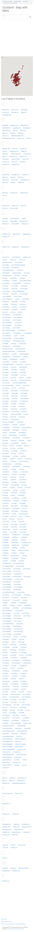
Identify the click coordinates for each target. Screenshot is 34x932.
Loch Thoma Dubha (15, 694)
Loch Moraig (5, 553)
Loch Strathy (15, 686)
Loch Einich (5, 440)
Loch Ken (13, 495)
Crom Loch (14, 161)
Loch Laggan (22, 503)
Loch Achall (19, 270)
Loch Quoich (24, 647)
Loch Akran (22, 278)
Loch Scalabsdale (26, 660)
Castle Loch (24, 151)
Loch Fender (5, 453)
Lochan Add (5, 723)
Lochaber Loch (25, 720)
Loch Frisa (4, 461)
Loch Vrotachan (16, 718)
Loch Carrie (23, 375)
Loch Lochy (20, 519)
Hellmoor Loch (16, 234)
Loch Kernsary (5, 498)
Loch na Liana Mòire (7, 579)
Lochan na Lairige (18, 746)
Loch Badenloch (6, 341)
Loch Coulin (5, 390)
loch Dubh (22, 424)
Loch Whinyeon (15, 720)
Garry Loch (5, 221)
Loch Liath (27, 516)
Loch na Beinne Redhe (7, 566)
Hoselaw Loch (5, 236)
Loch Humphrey (6, 490)
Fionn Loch (23, 205)
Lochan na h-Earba (7, 746)
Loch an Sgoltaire (6, 296)
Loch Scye (14, 665)
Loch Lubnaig (14, 524)
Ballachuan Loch (24, 125)
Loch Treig (5, 702)
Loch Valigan (13, 712)
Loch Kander (14, 492)
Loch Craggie (5, 393)
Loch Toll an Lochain (14, 697)
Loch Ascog (22, 304)
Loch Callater (23, 372)
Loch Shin (12, 668)
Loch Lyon (4, 532)
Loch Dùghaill (16, 427)
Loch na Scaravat (6, 584)
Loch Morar (14, 553)
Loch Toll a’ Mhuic (26, 697)
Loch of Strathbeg (6, 629)
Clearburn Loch (13, 156)
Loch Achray (27, 273)
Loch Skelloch (14, 673)
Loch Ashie (14, 307)
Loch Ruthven (14, 657)
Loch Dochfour (15, 411)
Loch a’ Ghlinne (21, 330)
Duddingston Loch (25, 179)
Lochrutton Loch (16, 762)
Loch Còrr (13, 388)
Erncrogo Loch (13, 192)
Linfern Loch (22, 259)
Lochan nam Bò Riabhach (8, 749)
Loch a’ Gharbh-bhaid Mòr (8, 330)
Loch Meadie (24, 537)
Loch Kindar (16, 500)
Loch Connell (5, 388)
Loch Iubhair (5, 492)
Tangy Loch (5, 845)
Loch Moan (14, 547)
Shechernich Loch (18, 829)
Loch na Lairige (6, 576)
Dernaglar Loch (15, 174)
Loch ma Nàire (13, 532)
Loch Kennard (21, 495)
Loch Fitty (4, 458)
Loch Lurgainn (23, 529)
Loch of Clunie (25, 613)
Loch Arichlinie (25, 299)
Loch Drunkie (20, 422)
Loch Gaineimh (18, 464)
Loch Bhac (14, 354)
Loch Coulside (14, 390)
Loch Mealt (23, 540)
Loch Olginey (5, 639)
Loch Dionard (13, 409)
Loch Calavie (5, 372)
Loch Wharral (5, 720)
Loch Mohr (22, 547)
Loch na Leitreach (16, 576)
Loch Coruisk (22, 388)
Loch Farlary (14, 451)
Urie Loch (4, 858)
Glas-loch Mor (13, 221)
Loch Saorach (5, 660)
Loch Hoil (4, 487)
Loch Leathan (24, 511)
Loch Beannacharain (7, 348)
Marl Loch (4, 778)
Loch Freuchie (28, 458)
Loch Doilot (24, 411)
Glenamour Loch (24, 221)
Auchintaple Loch (6, 115)
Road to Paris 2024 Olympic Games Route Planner (13, 924)
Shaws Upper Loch (7, 829)
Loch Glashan (5, 474)
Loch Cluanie (5, 380)
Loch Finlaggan (6, 456)
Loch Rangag (13, 650)
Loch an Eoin (14, 288)
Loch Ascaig (14, 304)
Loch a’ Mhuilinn (17, 333)
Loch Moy (23, 558)
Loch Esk (29, 440)
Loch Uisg (4, 710)
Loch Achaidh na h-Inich (8, 270)
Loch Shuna (20, 668)
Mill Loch (4, 780)
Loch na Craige (26, 568)
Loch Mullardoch (6, 563)
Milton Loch (12, 780)
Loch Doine (5, 414)
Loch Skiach (15, 676)
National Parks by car (6, 921)
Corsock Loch (5, 161)
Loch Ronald (13, 655)
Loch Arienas (5, 301)
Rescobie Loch (6, 814)
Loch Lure (15, 529)
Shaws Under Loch (26, 826)
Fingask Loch (15, 205)
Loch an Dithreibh (16, 283)
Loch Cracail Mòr (24, 390)
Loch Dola (25, 414)
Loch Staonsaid (14, 684)
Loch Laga (14, 503)
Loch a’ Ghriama (6, 333)
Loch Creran (5, 396)
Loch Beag (13, 343)
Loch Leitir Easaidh (23, 513)
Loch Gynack (5, 482)
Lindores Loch (13, 259)
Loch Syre (23, 689)
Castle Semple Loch (16, 154)
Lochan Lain (19, 736)
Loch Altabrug (5, 280)
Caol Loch (4, 151)
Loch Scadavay (15, 660)
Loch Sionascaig (16, 670)
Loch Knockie (5, 503)
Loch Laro (24, 508)
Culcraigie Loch (15, 164)
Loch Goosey (13, 477)
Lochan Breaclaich (21, 725)
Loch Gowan (13, 479)
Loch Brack (14, 362)
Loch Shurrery (5, 670)
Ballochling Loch (6, 128)
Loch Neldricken (22, 602)
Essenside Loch (24, 192)
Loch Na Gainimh (18, 574)
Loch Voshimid (6, 718)
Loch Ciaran (13, 377)
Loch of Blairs (15, 608)
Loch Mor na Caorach (23, 550)
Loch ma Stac (23, 532)
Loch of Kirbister (18, 618)
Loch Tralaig (13, 699)
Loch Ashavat (5, 307)
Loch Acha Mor (15, 267)
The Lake (13, 845)
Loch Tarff (13, 691)
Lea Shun (4, 259)
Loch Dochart (5, 411)
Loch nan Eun (27, 595)
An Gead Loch (14, 112)
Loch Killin (24, 498)
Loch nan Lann (6, 600)
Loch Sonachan (6, 681)
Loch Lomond (5, 521)
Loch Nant (24, 600)
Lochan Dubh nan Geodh (8, 731)
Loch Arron (22, 301)
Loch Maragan (5, 537)
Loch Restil (5, 652)
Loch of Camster (19, 610)
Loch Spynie (23, 681)
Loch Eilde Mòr (22, 435)
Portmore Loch (18, 793)
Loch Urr (28, 710)
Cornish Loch (25, 159)
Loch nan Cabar (21, 592)
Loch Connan (26, 385)
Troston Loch (14, 847)
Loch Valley (21, 712)
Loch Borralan (5, 362)
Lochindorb (17, 759)
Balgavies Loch (14, 125)
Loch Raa (4, 650)
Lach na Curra (5, 257)
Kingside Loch (15, 247)
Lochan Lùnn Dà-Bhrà (20, 739)
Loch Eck (4, 432)
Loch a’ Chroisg (18, 325)
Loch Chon (5, 377)
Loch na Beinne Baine (18, 563)
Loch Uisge (12, 710)
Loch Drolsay (22, 417)
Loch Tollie (5, 699)
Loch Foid (19, 458)
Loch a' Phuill (5, 267)
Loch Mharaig (5, 545)
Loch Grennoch (22, 479)
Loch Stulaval (24, 686)
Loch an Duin (27, 283)
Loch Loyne (5, 524)
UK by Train (4, 919)
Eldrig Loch (5, 192)
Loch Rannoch (22, 650)
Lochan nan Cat (21, 749)
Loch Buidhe (5, 369)
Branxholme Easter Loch (17, 135)
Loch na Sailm (17, 581)
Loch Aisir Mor (13, 278)
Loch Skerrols (23, 673)
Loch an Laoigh (6, 291)
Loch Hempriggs (15, 485)
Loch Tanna (5, 691)
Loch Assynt (15, 309)
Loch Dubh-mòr (6, 427)
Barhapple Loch (27, 128)
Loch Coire (14, 380)
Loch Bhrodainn (16, 356)
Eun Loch (4, 195)
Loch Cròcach (14, 396)
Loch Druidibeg (14, 419)
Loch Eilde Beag (13, 435)
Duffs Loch (5, 182)
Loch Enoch (13, 440)
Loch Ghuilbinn (6, 472)
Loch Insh (15, 490)
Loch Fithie (23, 456)
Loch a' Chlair (5, 265)
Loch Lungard (22, 526)
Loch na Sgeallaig (6, 587)
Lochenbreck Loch (6, 759)
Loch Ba (16, 335)
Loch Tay (29, 691)
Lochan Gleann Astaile (7, 736)
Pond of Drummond (7, 793)
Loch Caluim (5, 375)
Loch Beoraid (5, 354)
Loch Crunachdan (24, 398)
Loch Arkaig (14, 301)
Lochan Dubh (18, 728)
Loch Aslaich (23, 307)
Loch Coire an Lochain (24, 380)
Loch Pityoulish (6, 647)
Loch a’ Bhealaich (17, 314)
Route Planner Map (7, 1)
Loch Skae (25, 670)
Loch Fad (11, 445)
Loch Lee (14, 513)
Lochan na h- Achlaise (20, 744)
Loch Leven (5, 516)
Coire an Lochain (15, 159)
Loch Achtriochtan (6, 275)
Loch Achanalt (5, 273)
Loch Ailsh (24, 275)
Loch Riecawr (13, 652)
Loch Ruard (29, 655)
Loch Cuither (14, 401)
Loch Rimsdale (23, 652)
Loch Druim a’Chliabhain (8, 422)
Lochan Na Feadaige (7, 744)
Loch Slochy (13, 678)
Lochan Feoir (23, 733)
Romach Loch (15, 814)
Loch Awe (12, 312)
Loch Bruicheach (23, 367)
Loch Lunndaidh (6, 529)
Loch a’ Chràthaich (7, 325)
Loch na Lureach (19, 579)
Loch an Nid (14, 293)
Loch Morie (24, 555)
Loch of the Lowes (18, 631)
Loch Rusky (5, 657)
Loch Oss (13, 642)
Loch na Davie (17, 571)
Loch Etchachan (15, 443)
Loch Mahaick (26, 534)
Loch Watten (26, 718)
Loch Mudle (13, 560)
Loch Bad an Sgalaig (19, 338)
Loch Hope (12, 487)
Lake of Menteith (16, 257)
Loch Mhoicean (15, 545)
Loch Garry (5, 469)
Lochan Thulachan (7, 757)
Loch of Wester (17, 634)
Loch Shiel (4, 668)
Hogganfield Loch (27, 234)
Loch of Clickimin (6, 613)
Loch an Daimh (6, 283)
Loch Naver (5, 602)
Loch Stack (5, 684)
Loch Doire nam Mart (15, 414)
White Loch (5, 868)
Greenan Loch (25, 223)
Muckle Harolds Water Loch (19, 783)
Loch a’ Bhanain (6, 314)
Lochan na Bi (18, 741)
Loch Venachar (6, 715)
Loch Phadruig (22, 644)
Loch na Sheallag (18, 587)
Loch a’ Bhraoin (6, 320)
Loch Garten (13, 469)
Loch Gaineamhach (23, 461)
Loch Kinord (24, 500)
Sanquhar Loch (25, 824)
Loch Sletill (5, 678)
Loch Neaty (13, 602)
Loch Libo (4, 519)
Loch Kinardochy (6, 500)
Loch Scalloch (5, 663)
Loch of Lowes (17, 621)
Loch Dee (13, 406)
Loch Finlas (15, 456)
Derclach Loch (5, 174)
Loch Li (20, 516)
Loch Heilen (5, 485)
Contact (22, 928)
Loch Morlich (5, 558)
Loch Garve (21, 469)
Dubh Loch (5, 177)
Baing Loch (5, 125)
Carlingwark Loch (14, 151)
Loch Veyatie (15, 715)
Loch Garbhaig (26, 466)
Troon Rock (5, 847)
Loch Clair (28, 377)
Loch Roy (21, 655)
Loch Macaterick (16, 534)
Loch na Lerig (27, 576)
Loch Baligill (5, 343)
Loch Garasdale (16, 466)
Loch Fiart (20, 453)
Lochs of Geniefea (6, 765)
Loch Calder (14, 372)
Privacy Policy (16, 928)
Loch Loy (14, 521)
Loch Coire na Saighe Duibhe (19, 382)
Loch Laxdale (5, 511)
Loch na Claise (16, 568)
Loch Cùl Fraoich (24, 401)
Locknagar (16, 765)
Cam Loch (14, 148)
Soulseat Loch (26, 832)
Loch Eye (4, 445)
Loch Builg (22, 369)
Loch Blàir (25, 356)
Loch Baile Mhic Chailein (19, 341)
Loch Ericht (21, 440)
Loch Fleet (12, 458)
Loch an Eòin (5, 288)
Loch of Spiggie (6, 626)
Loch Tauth (21, 691)
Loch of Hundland (6, 618)
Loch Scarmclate (27, 663)
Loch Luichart (23, 524)
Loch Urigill (20, 710)
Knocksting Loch (25, 247)
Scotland (25, 1)
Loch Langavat (14, 506)
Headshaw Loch (6, 234)
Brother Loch (20, 138)
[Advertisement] (17, 39)
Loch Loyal (21, 521)
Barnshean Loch (6, 130)
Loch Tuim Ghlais (26, 704)
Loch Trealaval (22, 699)
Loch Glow (4, 477)
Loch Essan (5, 443)
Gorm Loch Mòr (15, 223)
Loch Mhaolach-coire (26, 542)
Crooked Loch (5, 164)
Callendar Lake (6, 148)
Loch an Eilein (14, 286)
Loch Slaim (23, 676)
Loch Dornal (13, 417)
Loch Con (18, 385)
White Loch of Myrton (24, 868)
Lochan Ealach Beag (22, 731)
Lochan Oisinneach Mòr (8, 754)
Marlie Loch (12, 778)
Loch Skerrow (5, 676)
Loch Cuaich (5, 401)
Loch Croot (14, 398)
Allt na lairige (24, 109)
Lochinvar (24, 759)
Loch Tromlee (13, 702)
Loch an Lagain (24, 288)
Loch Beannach (22, 343)
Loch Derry (5, 409)
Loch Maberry (5, 534)
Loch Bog (4, 359)
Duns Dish (12, 182)
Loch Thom (5, 694)
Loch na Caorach (6, 568)
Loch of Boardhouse (26, 608)
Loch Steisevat (24, 684)
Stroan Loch (15, 834)
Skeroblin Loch (6, 832)
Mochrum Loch (21, 780)
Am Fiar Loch (5, 112)
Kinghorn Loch (5, 247)
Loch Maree (15, 537)
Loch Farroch (23, 451)
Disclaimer (10, 928)
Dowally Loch (25, 174)
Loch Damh (22, 403)
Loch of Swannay (18, 629)
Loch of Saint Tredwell (7, 623)
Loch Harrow (23, 482)
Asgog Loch (24, 112)
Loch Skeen (5, 673)
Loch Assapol (5, 309)
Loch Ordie (21, 639)
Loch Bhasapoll (6, 356)
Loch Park (4, 644)
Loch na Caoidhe (20, 566)
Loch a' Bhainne (19, 262)
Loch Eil (4, 435)
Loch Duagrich (5, 424)
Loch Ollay (13, 639)
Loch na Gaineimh (6, 574)
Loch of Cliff (16, 613)
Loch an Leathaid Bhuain (18, 291)
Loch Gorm (21, 477)
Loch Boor (22, 359)
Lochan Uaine (17, 757)
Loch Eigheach (22, 432)
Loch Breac (27, 364)
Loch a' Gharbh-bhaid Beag (18, 265)
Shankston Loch (6, 826)
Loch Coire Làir (6, 382)
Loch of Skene (19, 623)
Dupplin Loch (21, 182)
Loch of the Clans (6, 631)
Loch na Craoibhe (6, 571)
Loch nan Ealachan (16, 595)
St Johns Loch (5, 834)
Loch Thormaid (26, 694)
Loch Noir (19, 605)
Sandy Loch (16, 824)
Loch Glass (14, 474)
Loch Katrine (23, 492)
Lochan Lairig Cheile (7, 739)
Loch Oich (15, 636)
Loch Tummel (13, 707)
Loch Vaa (4, 712)
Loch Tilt (4, 697)
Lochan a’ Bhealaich (16, 723)
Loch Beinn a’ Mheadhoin (8, 351)
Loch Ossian (21, 642)
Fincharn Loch (5, 205)
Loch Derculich (21, 406)
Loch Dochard (22, 409)
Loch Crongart (5, 398)
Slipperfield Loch (16, 832)
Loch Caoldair (14, 375)
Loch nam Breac (17, 589)
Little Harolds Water (7, 262)
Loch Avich (23, 309)
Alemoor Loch (14, 109)
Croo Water (22, 161)
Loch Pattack (13, 644)
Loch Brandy (19, 364)
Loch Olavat (23, 636)
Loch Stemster (6, 686)
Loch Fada (19, 445)
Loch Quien (15, 647)
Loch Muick (21, 560)
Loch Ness (11, 605)
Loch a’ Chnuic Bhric (7, 322)
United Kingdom (17, 1)
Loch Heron (24, 485)
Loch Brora (13, 367)
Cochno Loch (5, 159)
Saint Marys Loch (6, 824)
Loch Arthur (5, 304)
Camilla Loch (23, 148)
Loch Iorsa (22, 490)
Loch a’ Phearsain (6, 335)
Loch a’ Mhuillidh (27, 333)
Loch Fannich (5, 451)
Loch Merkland (14, 542)
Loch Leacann (14, 511)
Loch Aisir (4, 278)
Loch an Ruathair (23, 293)
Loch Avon (5, 312)
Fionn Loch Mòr (14, 208)
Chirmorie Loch (27, 154)
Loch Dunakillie (6, 430)
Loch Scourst (5, 665)
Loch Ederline (12, 432)
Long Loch (24, 765)
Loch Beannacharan (20, 348)
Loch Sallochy (23, 657)
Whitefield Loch (6, 870)
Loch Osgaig (5, 642)
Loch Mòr (13, 550)
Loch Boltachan (13, 359)
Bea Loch (15, 130)
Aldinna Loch (5, 109)
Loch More (22, 553)
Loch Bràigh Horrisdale (8, 364)
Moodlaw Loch (6, 783)
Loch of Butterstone (7, 610)
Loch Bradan (23, 362)
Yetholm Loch (5, 881)
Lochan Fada (5, 733)
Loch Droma (5, 419)
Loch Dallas (13, 403)
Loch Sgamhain (23, 665)
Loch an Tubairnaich (7, 299)
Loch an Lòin (5, 293)
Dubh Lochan (5, 179)
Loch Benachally (21, 351)
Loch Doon (5, 417)
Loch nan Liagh (16, 600)
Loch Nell (4, 605)
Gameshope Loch (14, 218)
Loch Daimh (5, 403)
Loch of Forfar (17, 615)
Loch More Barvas (14, 555)
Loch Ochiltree (5, 608)
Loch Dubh (14, 424)
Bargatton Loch (17, 128)
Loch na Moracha (6, 581)
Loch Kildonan (15, 498)
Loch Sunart (15, 689)
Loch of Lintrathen (6, 621)
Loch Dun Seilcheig (26, 427)
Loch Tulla (4, 707)
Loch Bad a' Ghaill (6, 338)
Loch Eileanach (6, 437)
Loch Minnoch (5, 547)
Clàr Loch (4, 156)
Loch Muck (5, 560)
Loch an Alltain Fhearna (25, 280)
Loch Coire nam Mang (7, 385)
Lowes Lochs (5, 767)
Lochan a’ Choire (27, 723)
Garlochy (24, 218)
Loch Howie (28, 487)
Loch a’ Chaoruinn (17, 320)
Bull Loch (28, 138)
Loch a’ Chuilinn (16, 327)
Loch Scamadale (16, 663)
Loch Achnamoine (16, 273)
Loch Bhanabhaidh (23, 354)
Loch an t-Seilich (18, 296)
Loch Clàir (21, 377)
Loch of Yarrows (6, 636)
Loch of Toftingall (6, 634)
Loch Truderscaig (6, 704)
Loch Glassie (23, 474)
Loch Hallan (14, 482)
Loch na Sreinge (6, 589)
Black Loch (23, 130)
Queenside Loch (6, 803)
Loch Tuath (16, 704)
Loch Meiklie (5, 542)
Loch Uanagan (22, 707)
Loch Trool (22, 702)
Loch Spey (15, 681)
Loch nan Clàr (5, 595)
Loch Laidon (5, 506)
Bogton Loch (5, 135)
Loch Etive (23, 443)
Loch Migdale (25, 545)
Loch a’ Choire (18, 322)
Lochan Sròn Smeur (21, 754)
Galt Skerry (5, 218)
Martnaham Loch (22, 778)
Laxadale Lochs (27, 257)
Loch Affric (17, 275)
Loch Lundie (5, 526)
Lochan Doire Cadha (7, 728)
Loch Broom (5, 367)
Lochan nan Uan (17, 752)
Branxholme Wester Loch (8, 138)
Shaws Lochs (16, 826)
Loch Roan (5, 655)
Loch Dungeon (15, 430)
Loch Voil (23, 715)
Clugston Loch (23, 156)
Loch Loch (12, 519)
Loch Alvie (14, 280)
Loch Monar (5, 550)
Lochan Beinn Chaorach (8, 725)
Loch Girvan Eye (24, 472)
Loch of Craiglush (6, 615)
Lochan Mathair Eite (7, 741)
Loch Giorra (15, 472)
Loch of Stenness (17, 626)
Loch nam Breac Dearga (8, 592)
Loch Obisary (27, 605)
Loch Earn (24, 430)
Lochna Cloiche (6, 762)
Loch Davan (5, 406)
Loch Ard (17, 299)
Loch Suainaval (6, 689)
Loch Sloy (21, 678)
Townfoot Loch (21, 845)
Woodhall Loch (16, 870)
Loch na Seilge (17, 584)
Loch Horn (19, 487)
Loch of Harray (27, 615)
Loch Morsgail (14, 558)
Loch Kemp (5, 495)
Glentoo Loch (5, 223)
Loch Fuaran (13, 461)
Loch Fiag (13, 453)
